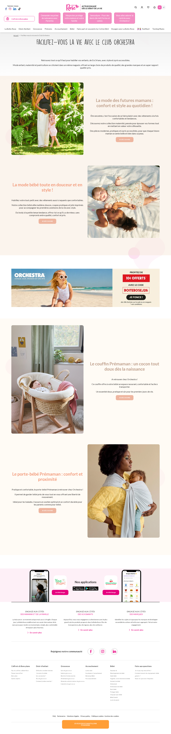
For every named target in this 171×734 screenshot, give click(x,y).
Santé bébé (113, 676)
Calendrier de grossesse (68, 684)
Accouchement (92, 666)
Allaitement (113, 684)
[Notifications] (154, 7)
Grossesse (65, 666)
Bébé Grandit (114, 697)
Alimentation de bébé (116, 686)
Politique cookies (98, 716)
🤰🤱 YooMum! (143, 29)
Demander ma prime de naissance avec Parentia (49, 18)
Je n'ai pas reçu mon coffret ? (143, 670)
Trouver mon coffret (17, 673)
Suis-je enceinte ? (41, 676)
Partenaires (61, 716)
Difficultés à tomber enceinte (44, 670)
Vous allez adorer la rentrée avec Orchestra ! (124, 18)
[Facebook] (6, 8)
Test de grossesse (41, 678)
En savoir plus (36, 632)
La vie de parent (114, 700)
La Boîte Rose (10, 29)
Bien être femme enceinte (68, 676)
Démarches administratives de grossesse (72, 681)
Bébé (112, 666)
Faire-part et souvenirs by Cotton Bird (93, 29)
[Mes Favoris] (148, 7)
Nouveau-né (113, 670)
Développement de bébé (117, 673)
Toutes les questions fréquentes (144, 678)
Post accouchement (91, 678)
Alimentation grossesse (67, 678)
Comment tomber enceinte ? (44, 681)
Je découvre (124, 139)
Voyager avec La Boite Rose (122, 29)
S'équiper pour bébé (116, 694)
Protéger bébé (114, 692)
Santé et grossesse (66, 673)
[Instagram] (10, 8)
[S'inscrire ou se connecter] (142, 7)
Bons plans (14, 676)
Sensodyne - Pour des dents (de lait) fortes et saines (100, 18)
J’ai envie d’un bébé (41, 673)
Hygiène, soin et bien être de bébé (120, 678)
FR (159, 7)
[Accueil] (84, 7)
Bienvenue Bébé (90, 676)
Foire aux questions (143, 666)
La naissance (89, 670)
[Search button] (136, 7)
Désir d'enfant (42, 666)
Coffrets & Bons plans (19, 19)
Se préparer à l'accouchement (94, 673)
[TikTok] (19, 8)
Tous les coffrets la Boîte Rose (20, 670)
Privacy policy (85, 716)
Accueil (15, 35)
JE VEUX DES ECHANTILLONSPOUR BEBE (85, 724)
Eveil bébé (113, 689)
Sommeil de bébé (115, 681)
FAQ (54, 716)
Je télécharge (60, 592)
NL (163, 7)
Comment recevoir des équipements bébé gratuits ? (147, 674)
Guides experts (15, 678)
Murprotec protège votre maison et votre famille (74, 18)
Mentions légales (73, 716)
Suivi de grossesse (66, 670)
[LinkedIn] (14, 8)
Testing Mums (158, 29)
